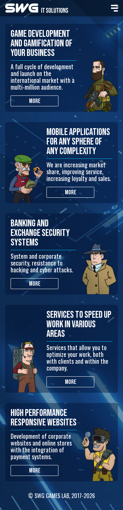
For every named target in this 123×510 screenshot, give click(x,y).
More (34, 101)
